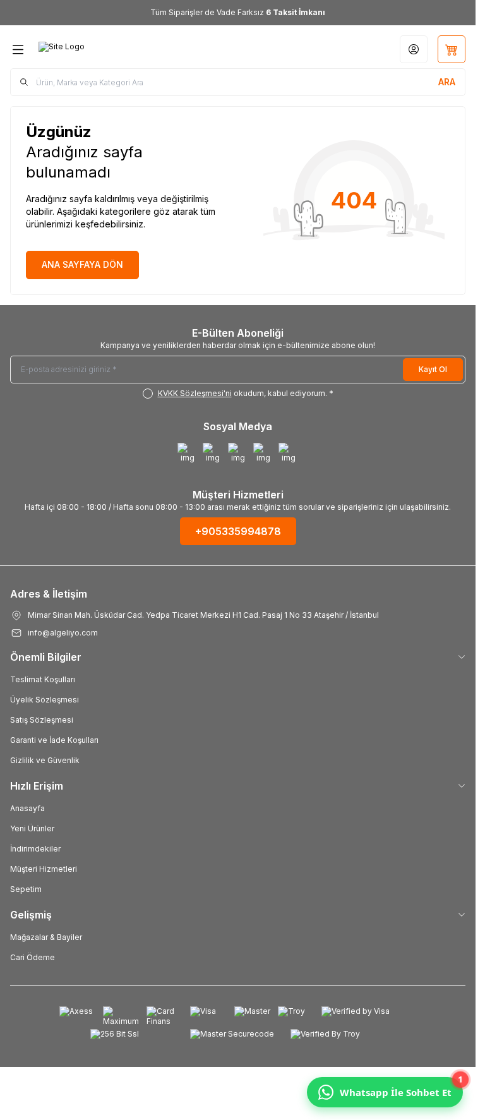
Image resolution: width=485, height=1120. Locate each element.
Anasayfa (27, 808)
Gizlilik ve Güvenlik (45, 760)
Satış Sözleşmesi (41, 720)
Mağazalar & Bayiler (46, 937)
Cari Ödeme (32, 957)
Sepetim (26, 889)
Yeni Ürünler (32, 828)
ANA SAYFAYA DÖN (82, 264)
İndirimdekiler (35, 848)
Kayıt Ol (433, 369)
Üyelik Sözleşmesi (44, 699)
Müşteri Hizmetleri (43, 869)
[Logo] (99, 49)
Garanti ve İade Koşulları (54, 740)
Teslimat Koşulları (42, 679)
